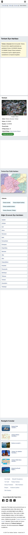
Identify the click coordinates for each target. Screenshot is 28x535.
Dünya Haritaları (8, 484)
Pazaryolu (4, 269)
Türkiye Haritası (15, 482)
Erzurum (16, 5)
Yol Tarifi (6, 482)
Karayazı (4, 244)
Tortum (4, 279)
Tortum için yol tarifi (7, 134)
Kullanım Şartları (14, 487)
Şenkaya (4, 272)
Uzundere (4, 283)
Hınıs (3, 230)
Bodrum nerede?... (16, 443)
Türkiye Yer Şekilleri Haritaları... (16, 452)
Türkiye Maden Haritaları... (15, 435)
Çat (3, 226)
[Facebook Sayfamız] (3, 501)
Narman (4, 251)
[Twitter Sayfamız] (14, 501)
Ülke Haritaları (19, 484)
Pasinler (4, 265)
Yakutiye (4, 286)
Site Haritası (7, 490)
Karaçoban (5, 241)
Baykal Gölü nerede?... (14, 427)
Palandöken (5, 262)
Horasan (4, 234)
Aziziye (4, 223)
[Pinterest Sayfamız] (11, 501)
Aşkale (4, 219)
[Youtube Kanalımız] (7, 501)
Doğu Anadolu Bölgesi (15, 131)
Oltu (3, 255)
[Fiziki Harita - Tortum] (13, 193)
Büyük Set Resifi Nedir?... (15, 469)
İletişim (6, 487)
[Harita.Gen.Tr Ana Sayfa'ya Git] (2, 1)
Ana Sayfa (4, 5)
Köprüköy (4, 248)
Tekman (4, 276)
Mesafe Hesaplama (17, 479)
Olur (3, 258)
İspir (3, 237)
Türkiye (10, 5)
